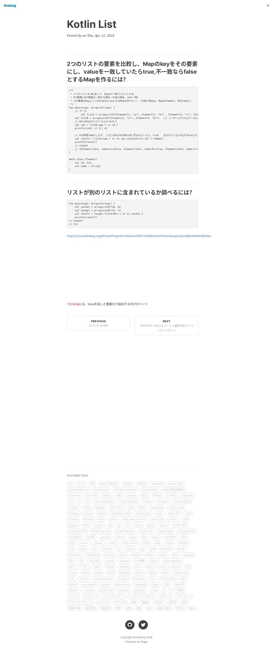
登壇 (118, 608)
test (152, 578)
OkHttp (149, 554)
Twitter (72, 584)
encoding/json (143, 513)
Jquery (112, 543)
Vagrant (105, 584)
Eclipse (101, 513)
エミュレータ (90, 596)
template (122, 578)
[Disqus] (132, 389)
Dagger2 (99, 507)
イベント (73, 596)
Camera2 (171, 495)
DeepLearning (176, 507)
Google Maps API (125, 531)
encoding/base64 (120, 513)
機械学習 (105, 608)
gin (110, 525)
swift (71, 578)
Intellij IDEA (170, 537)
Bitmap (157, 495)
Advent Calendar (109, 483)
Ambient (128, 483)
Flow (101, 519)
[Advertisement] (132, 270)
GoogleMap (75, 537)
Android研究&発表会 (173, 489)
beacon (132, 495)
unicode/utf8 (88, 584)
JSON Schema (129, 543)
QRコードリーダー (78, 566)
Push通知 (139, 560)
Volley (155, 584)
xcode (154, 590)
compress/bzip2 (181, 501)
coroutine (74, 507)
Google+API (179, 525)
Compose (162, 501)
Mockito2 (166, 549)
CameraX (187, 495)
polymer (110, 560)
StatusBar (125, 572)
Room (150, 566)
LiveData (107, 549)
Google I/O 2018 (77, 531)
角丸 (149, 608)
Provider (124, 560)
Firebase (73, 519)
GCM (185, 519)
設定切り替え (164, 608)
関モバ (180, 608)
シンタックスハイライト (141, 596)
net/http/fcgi (92, 554)
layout (169, 543)
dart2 (142, 507)
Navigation (74, 554)
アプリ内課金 (177, 590)
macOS (130, 549)
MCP (152, 549)
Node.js (136, 554)
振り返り (159, 602)
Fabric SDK (174, 513)
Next (166, 326)
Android (142, 483)
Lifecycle (183, 543)
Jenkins (84, 543)
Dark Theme (116, 507)
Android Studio (175, 483)
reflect (97, 566)
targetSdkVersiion (103, 578)
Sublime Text (181, 572)
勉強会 (145, 602)
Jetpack (98, 543)
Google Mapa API (101, 531)
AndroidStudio (149, 489)
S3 (187, 566)
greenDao (105, 537)
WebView (74, 590)
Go (127, 525)
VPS (167, 584)
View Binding (122, 584)
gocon (138, 525)
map (142, 549)
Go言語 (91, 537)
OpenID (163, 554)
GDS (86, 525)
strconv (140, 572)
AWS (119, 495)
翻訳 (139, 608)
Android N (157, 483)
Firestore (88, 519)
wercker (88, 590)
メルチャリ (102, 602)
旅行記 (172, 602)
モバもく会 (120, 602)
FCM (188, 513)
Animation (74, 495)
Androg (10, 5)
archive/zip (91, 495)
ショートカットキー (113, 596)
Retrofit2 (124, 566)
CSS (87, 507)
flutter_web (157, 519)
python (154, 560)
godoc (151, 525)
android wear (101, 489)
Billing (145, 495)
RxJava (177, 566)
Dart (131, 507)
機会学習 (90, 608)
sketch (98, 572)
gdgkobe (73, 525)
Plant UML (94, 560)
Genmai (99, 525)
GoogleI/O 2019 (186, 531)
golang (163, 525)
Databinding (157, 507)
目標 (128, 608)
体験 (133, 602)
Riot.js (138, 566)
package (188, 554)
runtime (163, 566)
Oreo (175, 554)
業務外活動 (74, 608)
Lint (94, 549)
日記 (184, 602)
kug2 (157, 543)
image (155, 537)
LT (119, 549)
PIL (81, 560)
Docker (88, 513)
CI (79, 501)
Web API (179, 584)
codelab (147, 501)
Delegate (74, 513)
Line (71, 549)
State (111, 572)
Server (85, 572)
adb (92, 483)
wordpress (139, 590)
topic (183, 578)
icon (144, 537)
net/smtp (109, 554)
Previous (98, 323)
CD (70, 501)
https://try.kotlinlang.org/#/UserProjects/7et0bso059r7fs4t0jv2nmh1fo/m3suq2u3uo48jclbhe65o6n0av (139, 236)
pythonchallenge (172, 560)
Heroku (120, 537)
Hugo (133, 537)
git (119, 525)
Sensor (72, 572)
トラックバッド (184, 596)
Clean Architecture (104, 501)
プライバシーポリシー (80, 602)
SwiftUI (84, 578)
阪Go (192, 608)
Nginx (123, 554)
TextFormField (167, 578)
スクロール (165, 596)
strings (153, 572)
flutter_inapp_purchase (134, 519)
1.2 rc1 (81, 483)
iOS (184, 537)
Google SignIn (165, 531)
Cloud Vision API (128, 501)
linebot (83, 549)
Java (71, 543)
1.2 (70, 483)
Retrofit (110, 566)
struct (165, 572)
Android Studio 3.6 (78, 489)
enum (159, 513)
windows (123, 590)
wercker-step (106, 590)
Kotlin (146, 543)
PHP (71, 560)
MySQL (181, 549)
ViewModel (141, 584)
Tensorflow (138, 578)
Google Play (145, 531)
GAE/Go (173, 519)
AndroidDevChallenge (125, 489)
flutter (113, 519)
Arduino (107, 495)
